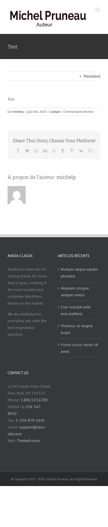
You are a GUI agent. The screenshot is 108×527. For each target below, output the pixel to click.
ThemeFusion (28, 445)
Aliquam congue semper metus (75, 297)
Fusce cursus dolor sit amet (79, 353)
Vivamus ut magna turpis (77, 334)
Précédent (92, 81)
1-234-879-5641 (30, 425)
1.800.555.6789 (34, 405)
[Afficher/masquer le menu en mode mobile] (97, 31)
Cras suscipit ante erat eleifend (76, 315)
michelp (18, 117)
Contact (55, 117)
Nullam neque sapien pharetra (79, 278)
